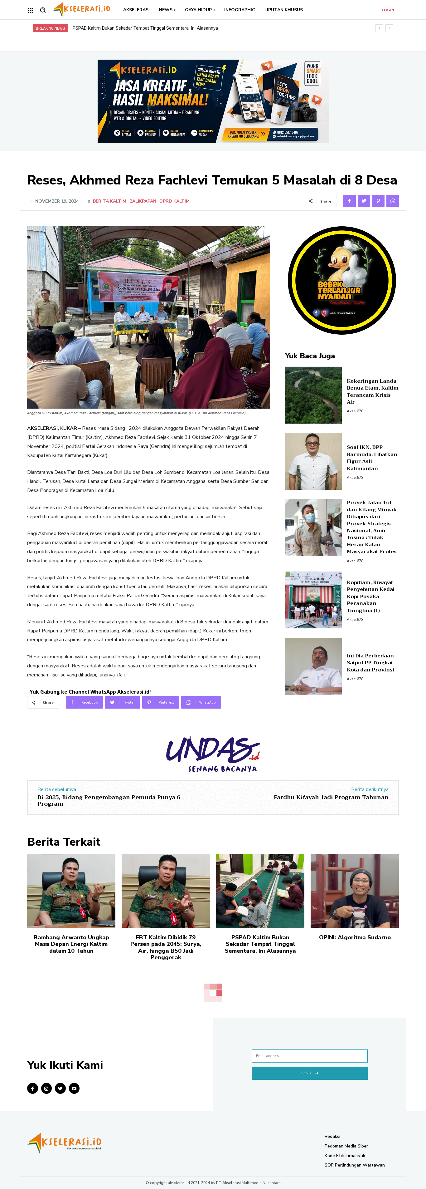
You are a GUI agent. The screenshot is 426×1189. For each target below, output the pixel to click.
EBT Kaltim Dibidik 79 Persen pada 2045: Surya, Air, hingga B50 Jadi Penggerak (165, 947)
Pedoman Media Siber (346, 1146)
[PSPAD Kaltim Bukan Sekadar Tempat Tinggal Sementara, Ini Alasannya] (260, 891)
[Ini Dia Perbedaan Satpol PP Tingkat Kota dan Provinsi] (313, 666)
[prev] (379, 28)
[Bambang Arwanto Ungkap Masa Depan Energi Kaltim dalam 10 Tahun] (71, 891)
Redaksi (332, 1136)
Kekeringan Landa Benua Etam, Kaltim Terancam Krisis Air (373, 391)
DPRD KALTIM (174, 201)
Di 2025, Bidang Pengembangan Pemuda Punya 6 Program (108, 800)
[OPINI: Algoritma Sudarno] (355, 891)
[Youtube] (74, 1088)
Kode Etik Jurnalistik (345, 1156)
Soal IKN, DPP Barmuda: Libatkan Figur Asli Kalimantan (372, 458)
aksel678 (355, 411)
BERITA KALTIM (109, 201)
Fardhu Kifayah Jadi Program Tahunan (331, 797)
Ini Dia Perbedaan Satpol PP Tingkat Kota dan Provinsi (370, 662)
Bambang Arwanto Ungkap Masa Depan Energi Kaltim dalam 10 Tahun (71, 944)
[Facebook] (349, 201)
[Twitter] (364, 201)
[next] (389, 28)
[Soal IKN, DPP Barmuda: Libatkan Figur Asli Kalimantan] (313, 461)
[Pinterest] (378, 201)
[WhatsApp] (392, 201)
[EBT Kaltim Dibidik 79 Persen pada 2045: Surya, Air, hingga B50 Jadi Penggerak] (166, 891)
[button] (42, 10)
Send (306, 1073)
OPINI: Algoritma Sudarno (99, 28)
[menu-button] (30, 10)
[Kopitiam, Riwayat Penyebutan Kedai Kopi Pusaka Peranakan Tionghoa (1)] (313, 600)
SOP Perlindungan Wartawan (355, 1165)
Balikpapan (142, 201)
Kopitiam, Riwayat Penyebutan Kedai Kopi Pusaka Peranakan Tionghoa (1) (371, 596)
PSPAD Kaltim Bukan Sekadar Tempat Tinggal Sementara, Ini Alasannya (260, 944)
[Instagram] (46, 1088)
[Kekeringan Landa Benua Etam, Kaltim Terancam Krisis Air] (313, 395)
